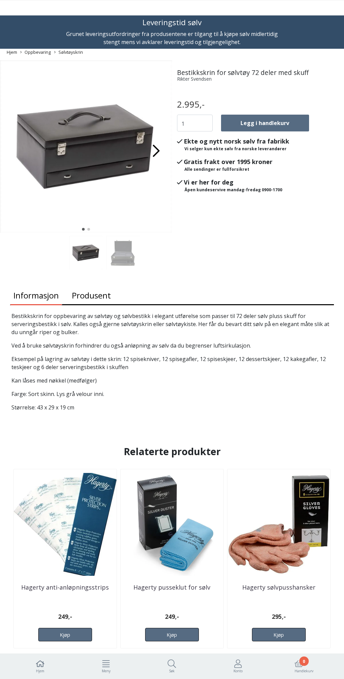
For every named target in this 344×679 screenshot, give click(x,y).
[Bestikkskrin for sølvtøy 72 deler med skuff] (86, 147)
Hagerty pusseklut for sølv (171, 587)
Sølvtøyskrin (70, 52)
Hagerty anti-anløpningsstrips (65, 587)
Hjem (12, 52)
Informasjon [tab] (36, 295)
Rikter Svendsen (194, 79)
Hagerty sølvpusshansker (278, 587)
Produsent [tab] (91, 295)
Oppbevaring (38, 52)
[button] (83, 229)
